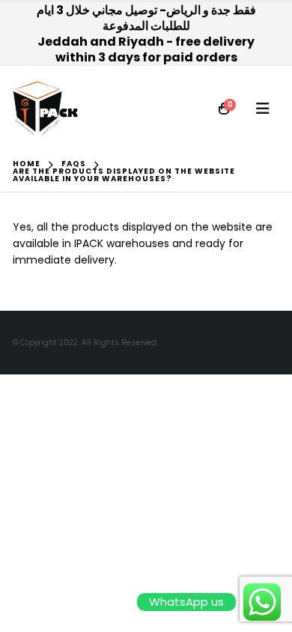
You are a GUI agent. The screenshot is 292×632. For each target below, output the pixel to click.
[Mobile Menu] (262, 108)
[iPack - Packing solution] (46, 108)
